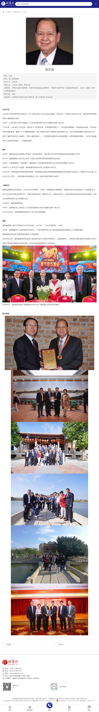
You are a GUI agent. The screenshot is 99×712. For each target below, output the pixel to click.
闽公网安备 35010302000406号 (68, 701)
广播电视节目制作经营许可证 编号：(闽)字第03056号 (29, 699)
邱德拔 (8, 644)
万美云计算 (90, 701)
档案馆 (9, 12)
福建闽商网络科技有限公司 (24, 701)
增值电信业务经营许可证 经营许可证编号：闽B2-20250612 (67, 699)
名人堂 (24, 12)
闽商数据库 (16, 12)
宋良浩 (60, 644)
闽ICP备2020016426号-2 (47, 701)
